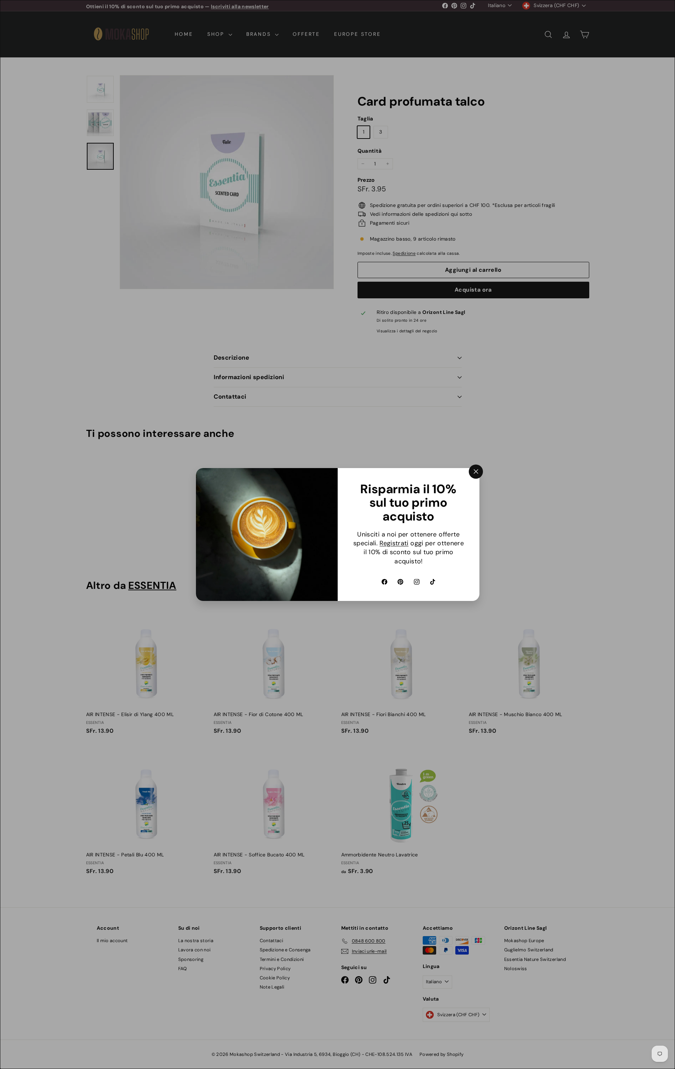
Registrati (394, 543)
